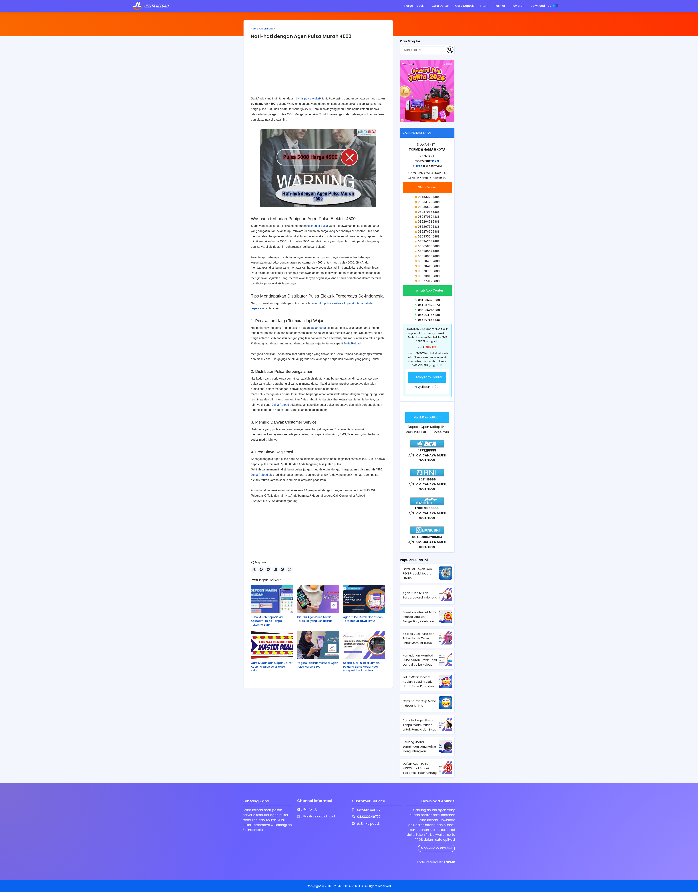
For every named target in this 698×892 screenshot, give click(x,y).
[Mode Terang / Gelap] (555, 5)
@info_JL (310, 809)
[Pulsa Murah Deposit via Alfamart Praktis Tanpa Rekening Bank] (272, 599)
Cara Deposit (464, 6)
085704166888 (429, 315)
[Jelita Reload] (151, 5)
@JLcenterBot (429, 387)
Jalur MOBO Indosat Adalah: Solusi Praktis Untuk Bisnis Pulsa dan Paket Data (418, 682)
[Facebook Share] (261, 569)
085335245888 (429, 310)
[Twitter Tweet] (254, 569)
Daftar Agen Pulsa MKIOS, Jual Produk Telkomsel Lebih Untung (420, 768)
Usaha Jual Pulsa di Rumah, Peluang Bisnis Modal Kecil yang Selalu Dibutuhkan (361, 666)
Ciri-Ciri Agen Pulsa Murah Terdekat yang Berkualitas (314, 619)
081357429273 (429, 305)
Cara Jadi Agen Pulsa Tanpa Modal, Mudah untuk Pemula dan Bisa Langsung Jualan (419, 725)
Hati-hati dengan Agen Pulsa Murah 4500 (301, 36)
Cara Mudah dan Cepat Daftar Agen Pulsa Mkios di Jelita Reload (271, 666)
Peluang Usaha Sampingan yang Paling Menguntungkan (419, 746)
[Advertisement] (318, 70)
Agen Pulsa (267, 28)
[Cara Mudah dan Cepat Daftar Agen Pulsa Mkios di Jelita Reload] (272, 645)
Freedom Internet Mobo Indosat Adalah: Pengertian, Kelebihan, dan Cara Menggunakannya (420, 617)
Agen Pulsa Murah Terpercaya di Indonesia (420, 595)
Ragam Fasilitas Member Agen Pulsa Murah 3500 (317, 664)
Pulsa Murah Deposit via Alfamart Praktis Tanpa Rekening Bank (267, 620)
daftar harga (318, 327)
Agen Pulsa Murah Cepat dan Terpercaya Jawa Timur (363, 619)
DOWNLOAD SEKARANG (437, 848)
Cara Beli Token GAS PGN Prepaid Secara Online (417, 573)
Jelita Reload (352, 343)
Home (254, 28)
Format (500, 6)
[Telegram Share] (268, 569)
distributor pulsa (317, 225)
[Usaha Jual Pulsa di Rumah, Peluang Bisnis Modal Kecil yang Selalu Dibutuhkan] (364, 645)
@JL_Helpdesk (368, 823)
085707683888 (429, 320)
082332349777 (368, 810)
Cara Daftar (440, 6)
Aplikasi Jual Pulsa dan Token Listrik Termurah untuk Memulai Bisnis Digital (419, 638)
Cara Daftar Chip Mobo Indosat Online (419, 703)
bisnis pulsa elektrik (308, 98)
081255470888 (429, 300)
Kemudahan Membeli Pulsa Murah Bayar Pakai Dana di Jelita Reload (420, 660)
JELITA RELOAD (353, 886)
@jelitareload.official (319, 816)
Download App (540, 6)
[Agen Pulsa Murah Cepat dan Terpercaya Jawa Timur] (364, 599)
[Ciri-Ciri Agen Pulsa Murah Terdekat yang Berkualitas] (318, 599)
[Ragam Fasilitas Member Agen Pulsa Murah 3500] (318, 645)
